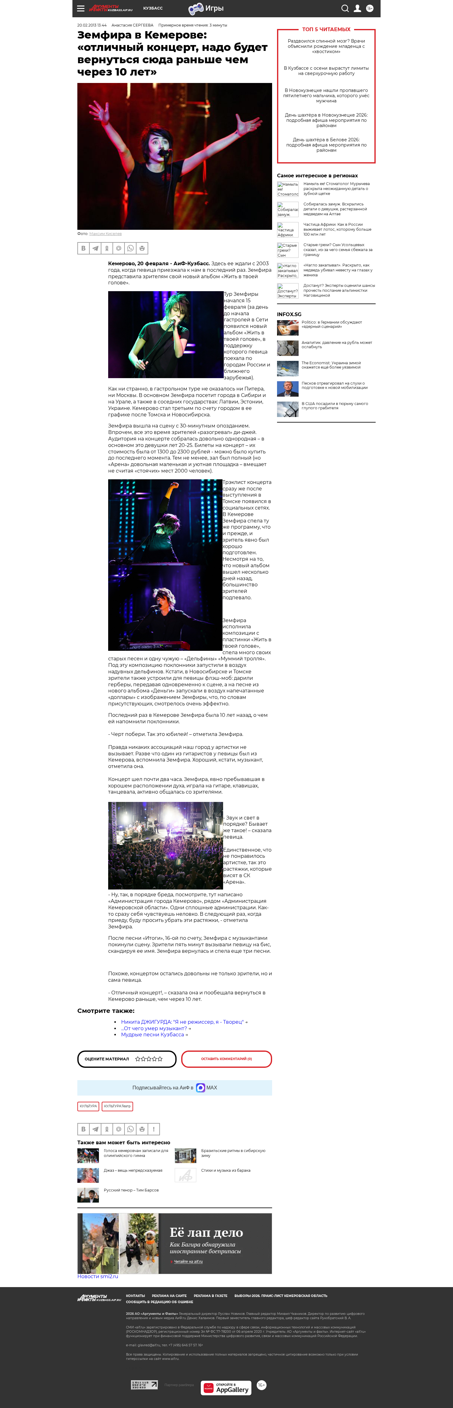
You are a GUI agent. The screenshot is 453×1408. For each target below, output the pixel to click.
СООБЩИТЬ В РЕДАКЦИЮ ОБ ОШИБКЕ (159, 1302)
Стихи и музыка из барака (226, 1170)
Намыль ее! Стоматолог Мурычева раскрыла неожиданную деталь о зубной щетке (337, 188)
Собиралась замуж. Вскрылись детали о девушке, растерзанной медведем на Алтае (335, 209)
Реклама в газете (210, 1296)
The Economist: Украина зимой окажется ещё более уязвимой (331, 365)
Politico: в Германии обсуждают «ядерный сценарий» (332, 324)
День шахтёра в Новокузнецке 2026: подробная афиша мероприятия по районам (326, 120)
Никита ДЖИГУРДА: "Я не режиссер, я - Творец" (182, 1022)
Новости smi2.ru (97, 1276)
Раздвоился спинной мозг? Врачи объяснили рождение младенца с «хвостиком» (326, 46)
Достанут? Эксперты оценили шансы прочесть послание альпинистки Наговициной (339, 290)
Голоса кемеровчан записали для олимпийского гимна (136, 1153)
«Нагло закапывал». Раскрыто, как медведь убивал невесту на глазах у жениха (338, 270)
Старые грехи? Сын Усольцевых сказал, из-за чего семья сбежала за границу (338, 249)
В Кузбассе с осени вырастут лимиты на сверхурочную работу (326, 71)
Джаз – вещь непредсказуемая (133, 1170)
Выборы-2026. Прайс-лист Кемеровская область (281, 1296)
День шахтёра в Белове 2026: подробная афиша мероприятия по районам (326, 145)
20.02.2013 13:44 (92, 25)
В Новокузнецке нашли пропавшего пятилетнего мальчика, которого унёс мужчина (326, 96)
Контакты (135, 1296)
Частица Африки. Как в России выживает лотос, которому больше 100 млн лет (337, 229)
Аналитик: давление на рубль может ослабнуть (337, 345)
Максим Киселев (105, 233)
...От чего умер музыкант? (154, 1028)
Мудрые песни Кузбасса (152, 1035)
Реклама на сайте (169, 1296)
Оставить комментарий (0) (226, 1059)
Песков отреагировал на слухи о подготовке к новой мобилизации (335, 385)
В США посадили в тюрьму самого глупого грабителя (335, 406)
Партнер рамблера (179, 1385)
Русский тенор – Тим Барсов (131, 1190)
